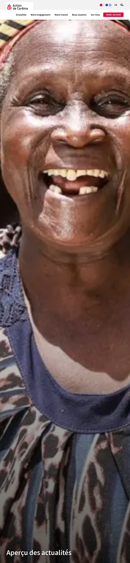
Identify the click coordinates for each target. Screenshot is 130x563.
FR (116, 5)
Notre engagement (40, 14)
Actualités (21, 14)
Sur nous (95, 14)
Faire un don (113, 14)
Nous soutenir (79, 14)
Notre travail (61, 14)
